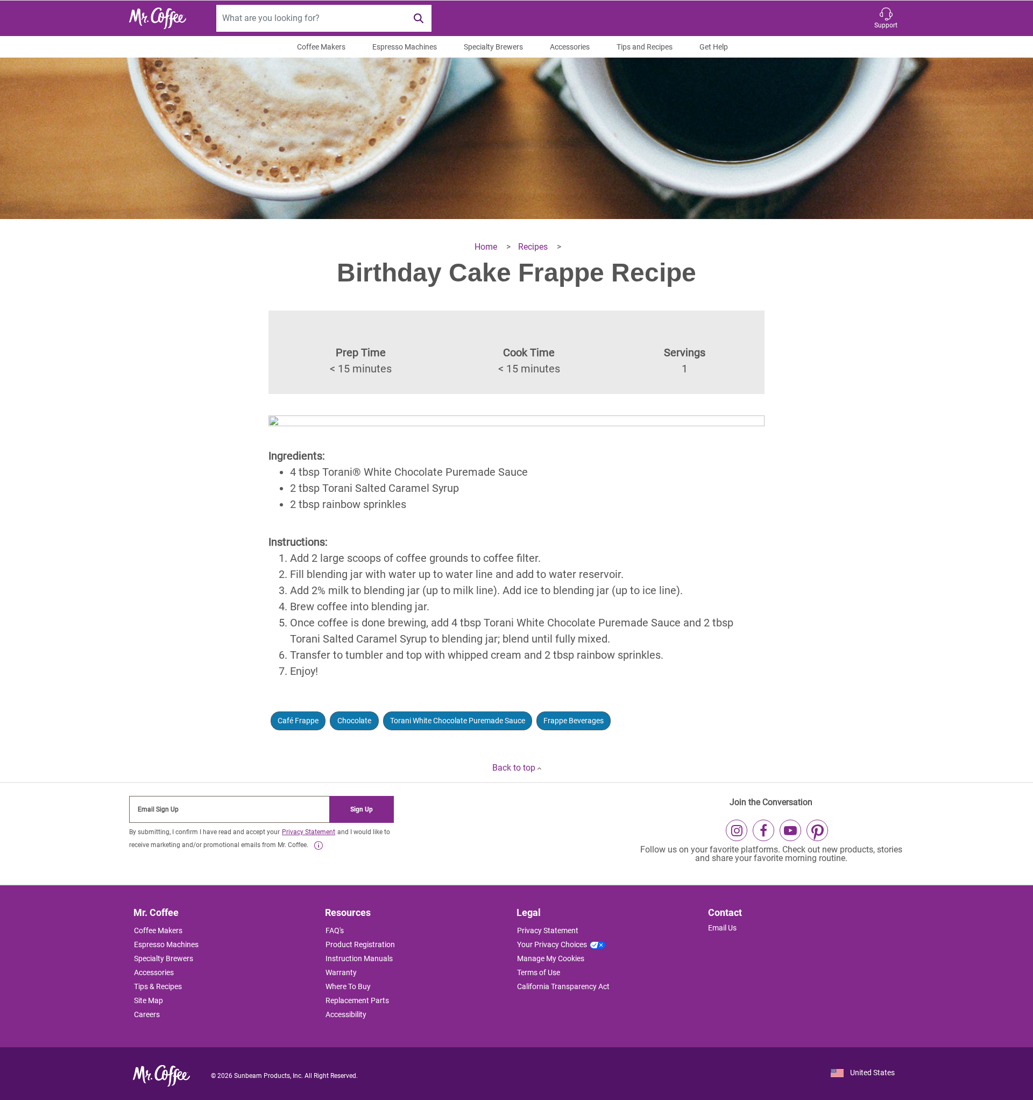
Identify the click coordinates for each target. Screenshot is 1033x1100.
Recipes (534, 247)
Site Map (148, 1000)
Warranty (341, 972)
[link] (319, 845)
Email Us (722, 927)
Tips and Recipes (645, 47)
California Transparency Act (563, 986)
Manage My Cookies (550, 958)
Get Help (713, 47)
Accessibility (346, 1014)
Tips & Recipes (158, 986)
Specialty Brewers (493, 47)
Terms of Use (538, 972)
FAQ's (335, 930)
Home (487, 247)
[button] (886, 18)
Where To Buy (348, 986)
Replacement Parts (357, 1000)
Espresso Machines (404, 47)
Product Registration (360, 944)
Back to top (514, 768)
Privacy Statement (308, 832)
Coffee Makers (321, 47)
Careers (147, 1014)
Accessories (570, 47)
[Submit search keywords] (418, 18)
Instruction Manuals (359, 958)
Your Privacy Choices (552, 944)
